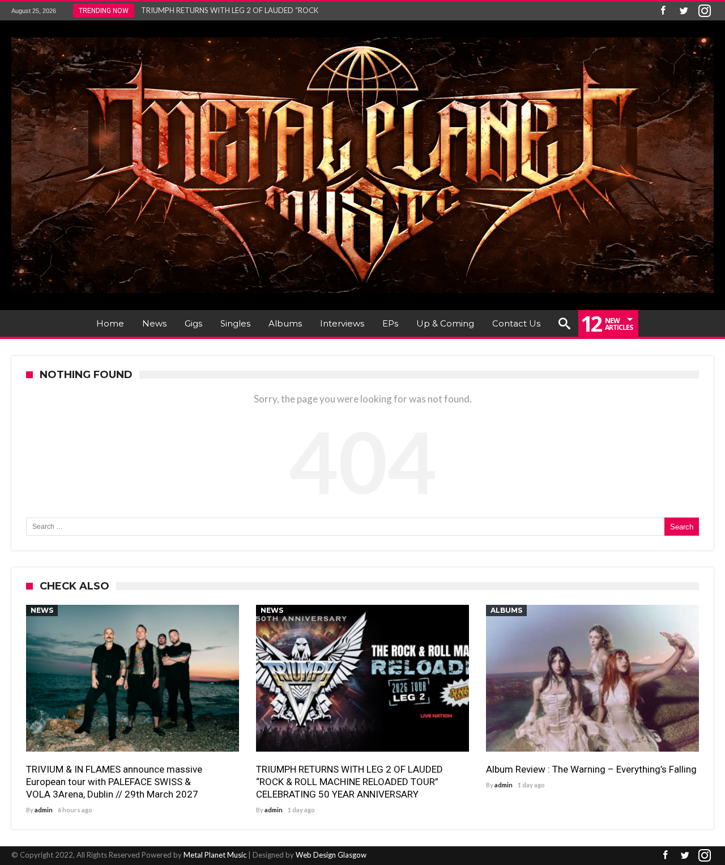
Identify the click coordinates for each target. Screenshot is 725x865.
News (42, 610)
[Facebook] (663, 11)
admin (44, 809)
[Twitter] (684, 11)
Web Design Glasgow (331, 854)
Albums (506, 610)
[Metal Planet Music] (362, 37)
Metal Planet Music (215, 854)
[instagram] (705, 11)
